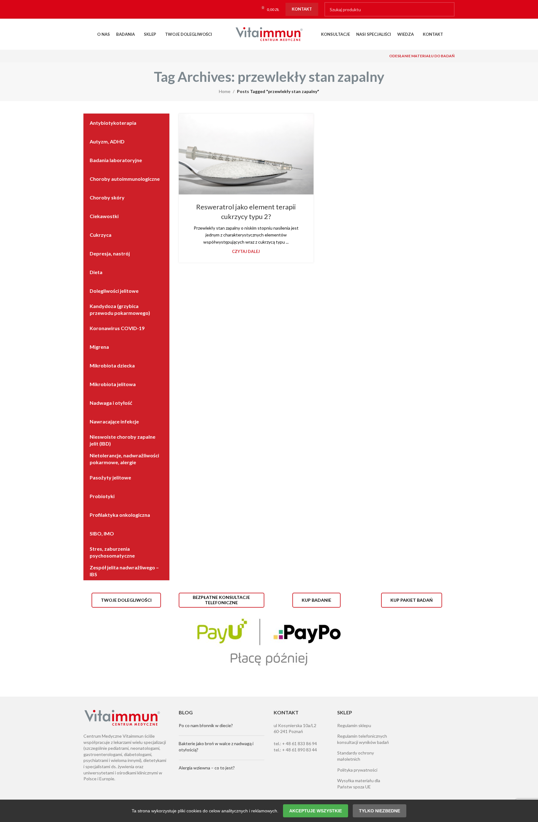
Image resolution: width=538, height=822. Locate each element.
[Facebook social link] (89, 9)
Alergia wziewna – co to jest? (207, 767)
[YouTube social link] (114, 9)
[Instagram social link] (102, 9)
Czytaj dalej (246, 251)
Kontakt (302, 9)
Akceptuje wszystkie (315, 810)
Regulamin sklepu (354, 725)
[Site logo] (269, 33)
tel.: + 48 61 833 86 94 (295, 743)
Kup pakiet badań (411, 600)
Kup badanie (316, 600)
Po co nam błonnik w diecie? (206, 725)
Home (224, 91)
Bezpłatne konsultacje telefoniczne (221, 600)
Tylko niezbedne (379, 810)
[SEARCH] (447, 9)
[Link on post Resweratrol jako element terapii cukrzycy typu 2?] (246, 154)
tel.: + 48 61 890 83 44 (295, 749)
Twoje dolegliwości (126, 600)
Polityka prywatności (357, 770)
